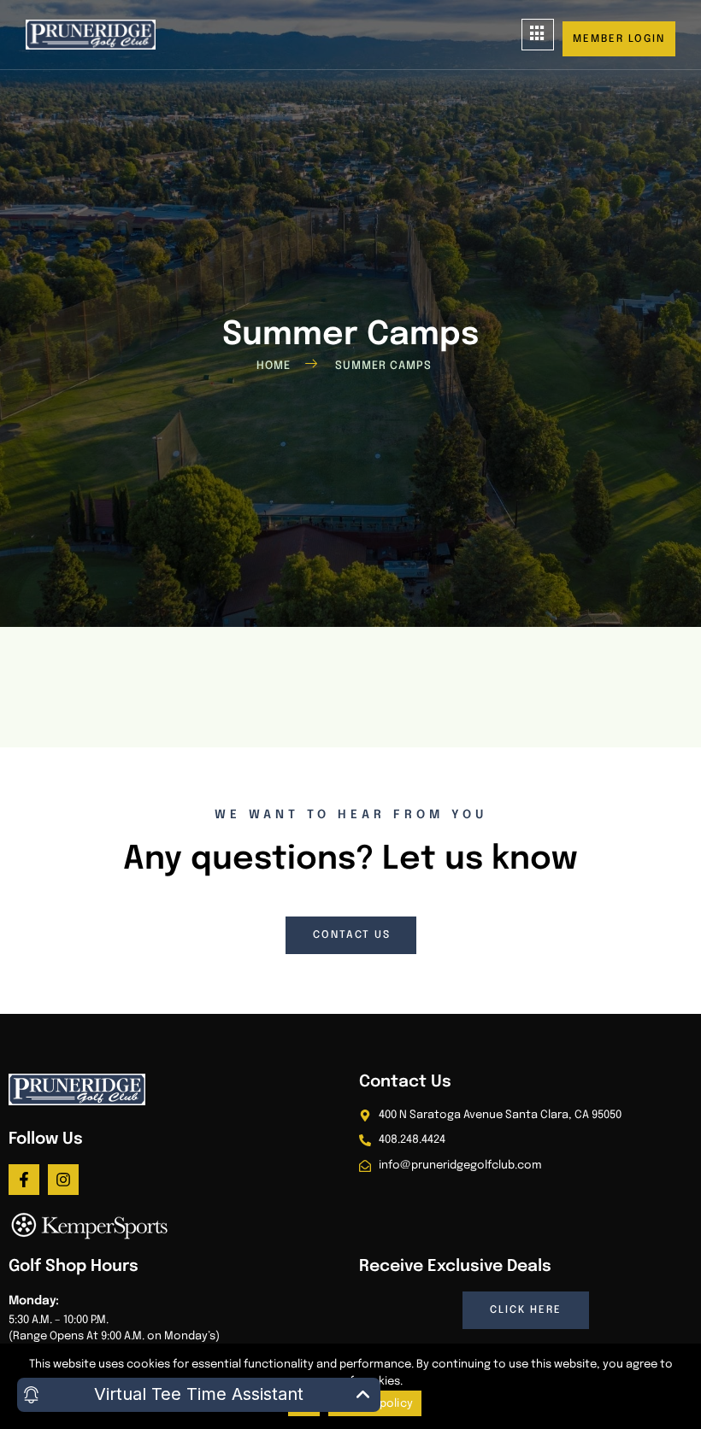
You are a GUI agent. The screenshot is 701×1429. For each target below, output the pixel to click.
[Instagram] (63, 1179)
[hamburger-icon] (537, 34)
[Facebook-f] (24, 1179)
